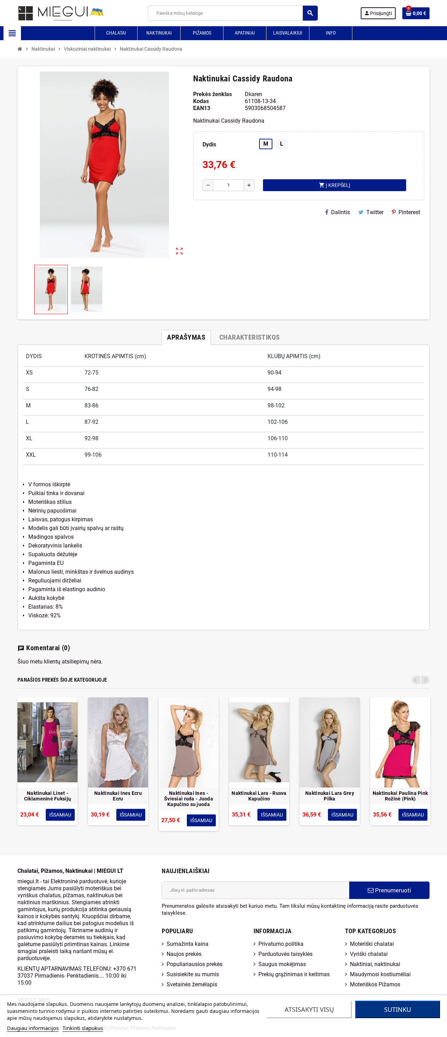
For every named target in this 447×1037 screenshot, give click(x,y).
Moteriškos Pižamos (375, 984)
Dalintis (340, 212)
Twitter (374, 212)
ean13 (201, 108)
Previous (416, 680)
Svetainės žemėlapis (192, 984)
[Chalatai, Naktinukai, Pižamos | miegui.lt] (52, 12)
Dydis (209, 144)
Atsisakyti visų (309, 1009)
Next (425, 680)
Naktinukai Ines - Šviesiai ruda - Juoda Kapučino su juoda (188, 798)
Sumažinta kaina (187, 944)
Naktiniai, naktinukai (375, 964)
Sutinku (397, 1009)
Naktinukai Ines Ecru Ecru (118, 796)
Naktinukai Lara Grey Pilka (329, 796)
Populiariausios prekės (194, 964)
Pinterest (409, 212)
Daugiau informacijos (33, 1027)
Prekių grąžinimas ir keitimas (294, 974)
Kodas (201, 101)
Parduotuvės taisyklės (285, 954)
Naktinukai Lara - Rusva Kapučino (259, 796)
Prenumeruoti (392, 890)
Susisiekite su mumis (193, 974)
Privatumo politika (280, 944)
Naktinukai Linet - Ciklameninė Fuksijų (47, 796)
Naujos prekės (184, 954)
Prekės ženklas (212, 94)
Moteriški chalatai (372, 944)
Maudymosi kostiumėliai (380, 974)
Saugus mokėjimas (282, 964)
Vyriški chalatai (369, 954)
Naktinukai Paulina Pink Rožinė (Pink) (400, 796)
